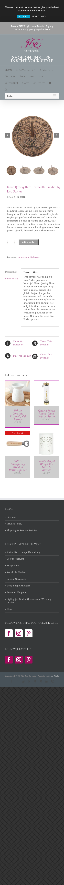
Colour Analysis (15, 559)
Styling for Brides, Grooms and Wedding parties (29, 601)
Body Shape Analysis (18, 585)
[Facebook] (9, 633)
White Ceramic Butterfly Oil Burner (18, 415)
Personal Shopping (17, 592)
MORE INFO (39, 16)
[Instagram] (19, 633)
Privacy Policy (14, 523)
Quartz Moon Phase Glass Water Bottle (46, 413)
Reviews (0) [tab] (11, 278)
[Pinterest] (28, 633)
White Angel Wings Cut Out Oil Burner (46, 465)
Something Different (29, 257)
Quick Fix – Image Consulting (23, 552)
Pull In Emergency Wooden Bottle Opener (18, 465)
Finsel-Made (53, 675)
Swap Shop (13, 565)
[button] (6, 89)
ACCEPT (23, 16)
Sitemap (11, 517)
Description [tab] (11, 272)
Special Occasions (16, 579)
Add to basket (28, 242)
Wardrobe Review (16, 572)
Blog (9, 609)
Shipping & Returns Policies (22, 530)
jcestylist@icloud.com (39, 29)
